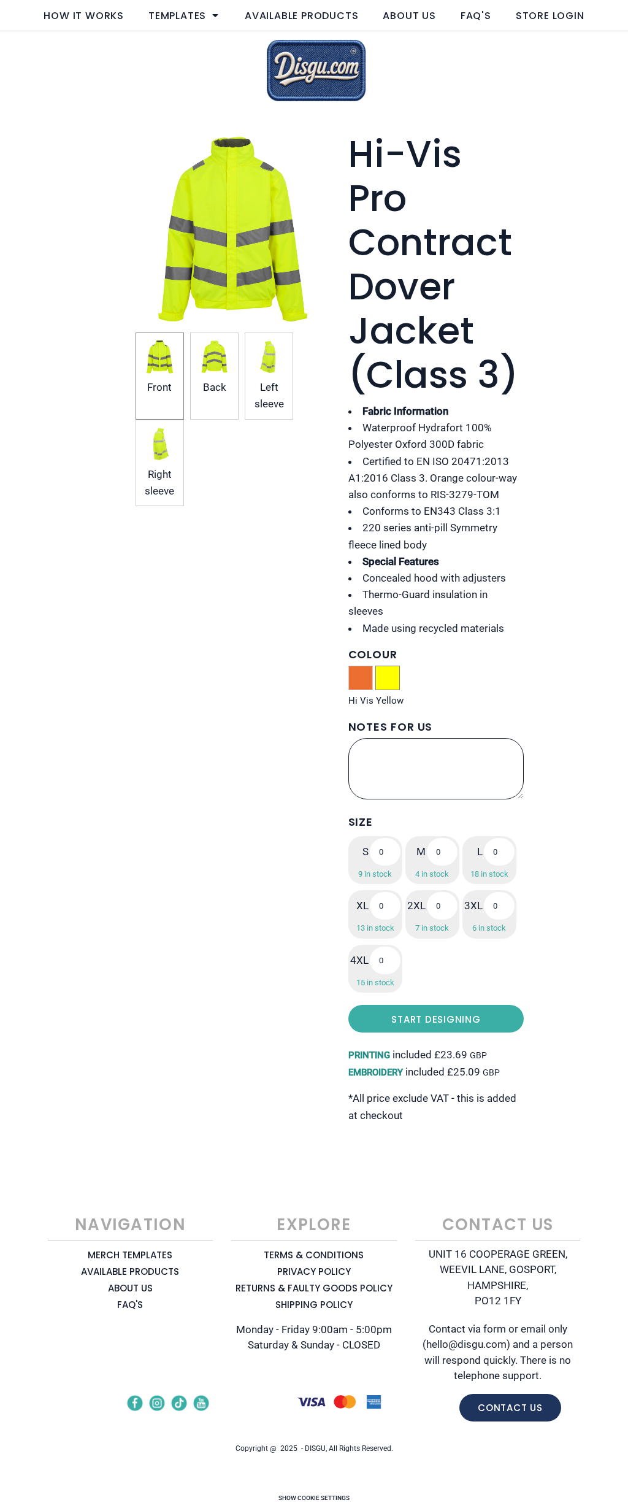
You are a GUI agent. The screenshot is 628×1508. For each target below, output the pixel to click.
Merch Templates (130, 1254)
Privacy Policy (314, 1271)
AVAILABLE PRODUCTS (130, 1271)
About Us (130, 1288)
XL (362, 905)
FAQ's (130, 1304)
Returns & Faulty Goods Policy (314, 1288)
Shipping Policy (314, 1304)
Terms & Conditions (314, 1254)
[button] (184, 15)
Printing (369, 1055)
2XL (416, 905)
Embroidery (375, 1072)
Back (214, 387)
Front (159, 387)
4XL (359, 960)
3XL (473, 905)
